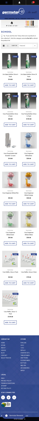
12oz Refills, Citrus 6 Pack (29, 272)
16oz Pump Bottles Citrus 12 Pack (28, 115)
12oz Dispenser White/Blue (28, 154)
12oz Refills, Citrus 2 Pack (10, 272)
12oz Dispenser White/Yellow (28, 234)
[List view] (7, 45)
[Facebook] (3, 397)
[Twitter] (9, 397)
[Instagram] (14, 397)
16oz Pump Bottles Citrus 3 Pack (10, 115)
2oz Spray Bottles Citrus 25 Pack (29, 75)
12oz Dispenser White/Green (10, 234)
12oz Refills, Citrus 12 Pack (10, 313)
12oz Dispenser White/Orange (28, 194)
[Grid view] (3, 45)
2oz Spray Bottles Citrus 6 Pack (10, 75)
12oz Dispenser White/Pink (10, 193)
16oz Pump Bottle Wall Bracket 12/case (10, 154)
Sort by (14, 45)
